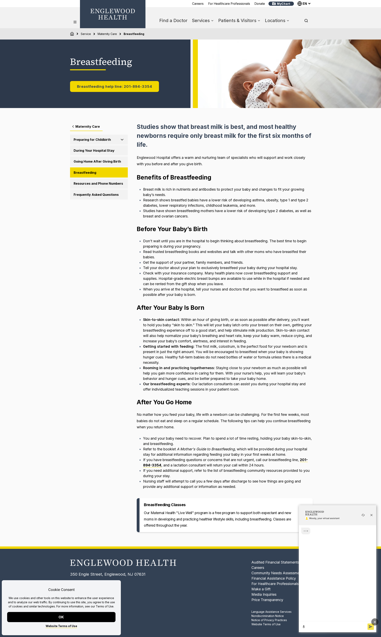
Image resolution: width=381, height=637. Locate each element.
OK (61, 617)
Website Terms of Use (61, 626)
